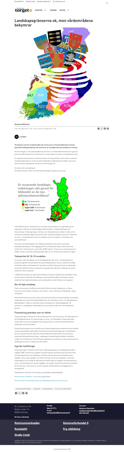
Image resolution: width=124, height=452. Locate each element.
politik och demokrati (63, 389)
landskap (36, 389)
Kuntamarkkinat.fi (44, 1)
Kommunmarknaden (27, 423)
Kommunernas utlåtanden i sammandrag (29, 376)
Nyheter (38, 10)
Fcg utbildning (71, 429)
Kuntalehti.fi (19, 1)
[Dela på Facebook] (98, 128)
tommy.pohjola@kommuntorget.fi (58, 413)
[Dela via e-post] (107, 128)
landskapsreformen (23, 389)
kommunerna (47, 389)
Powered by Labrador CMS (62, 449)
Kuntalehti (21, 429)
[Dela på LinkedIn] (104, 128)
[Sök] (107, 3)
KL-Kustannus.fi (59, 1)
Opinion (53, 10)
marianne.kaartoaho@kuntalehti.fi (92, 411)
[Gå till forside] (23, 10)
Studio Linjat (30, 1)
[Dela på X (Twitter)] (101, 128)
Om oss (62, 10)
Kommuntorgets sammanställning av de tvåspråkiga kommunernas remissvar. (41, 380)
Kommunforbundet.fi (75, 423)
